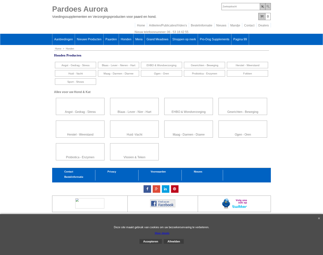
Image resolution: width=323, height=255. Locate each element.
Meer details (162, 233)
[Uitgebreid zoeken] (268, 6)
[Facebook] (147, 189)
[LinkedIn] (165, 189)
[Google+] (156, 189)
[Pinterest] (175, 189)
